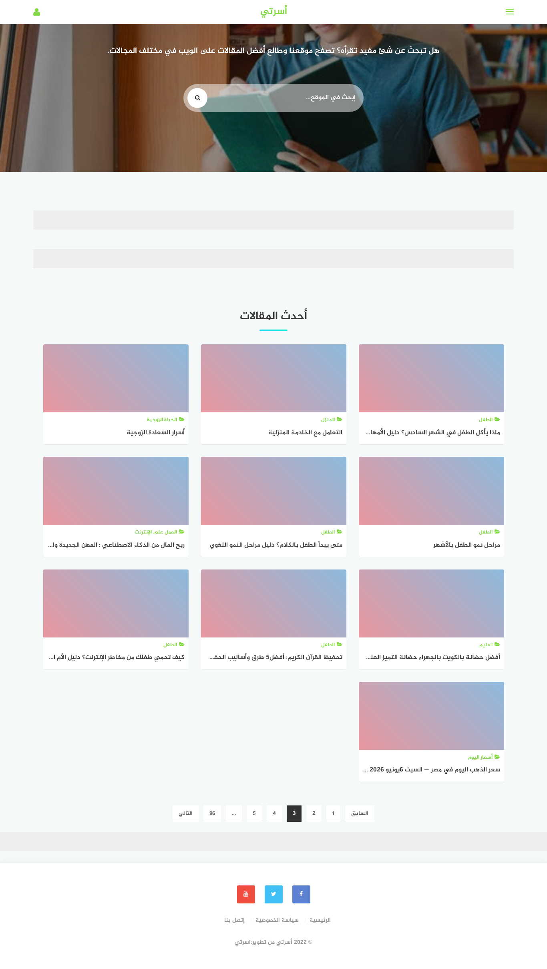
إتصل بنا (234, 920)
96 (212, 813)
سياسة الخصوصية (277, 920)
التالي (186, 813)
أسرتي (273, 12)
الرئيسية (320, 920)
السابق (359, 813)
